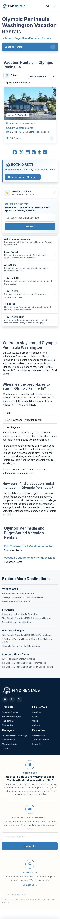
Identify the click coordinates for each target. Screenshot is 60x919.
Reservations (38, 735)
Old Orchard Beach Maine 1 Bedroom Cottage (24, 663)
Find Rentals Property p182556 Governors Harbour (26, 618)
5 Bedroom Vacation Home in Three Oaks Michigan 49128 (27, 640)
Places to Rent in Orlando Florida (18, 593)
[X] (19, 699)
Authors (36, 725)
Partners (6, 748)
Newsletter (7, 725)
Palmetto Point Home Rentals (16, 622)
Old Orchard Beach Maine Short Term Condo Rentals (27, 667)
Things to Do (8, 721)
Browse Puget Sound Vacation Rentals (28, 38)
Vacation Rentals (10, 712)
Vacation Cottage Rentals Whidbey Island (30, 557)
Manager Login (9, 744)
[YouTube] (5, 699)
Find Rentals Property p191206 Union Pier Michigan (27, 635)
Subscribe (30, 846)
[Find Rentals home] (14, 6)
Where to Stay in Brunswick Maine (18, 659)
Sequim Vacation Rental (20, 127)
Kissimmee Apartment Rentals (17, 601)
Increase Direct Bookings (14, 735)
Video (35, 716)
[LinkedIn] (12, 699)
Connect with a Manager (23, 177)
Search (30, 226)
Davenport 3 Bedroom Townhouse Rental (22, 597)
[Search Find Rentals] (48, 6)
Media (35, 721)
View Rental (52, 138)
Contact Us (28, 885)
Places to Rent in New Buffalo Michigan (21, 646)
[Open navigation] (55, 6)
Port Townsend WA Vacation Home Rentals (31, 546)
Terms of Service (41, 739)
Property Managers (12, 716)
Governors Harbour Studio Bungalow (20, 614)
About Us (36, 712)
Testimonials (8, 739)
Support (36, 744)
